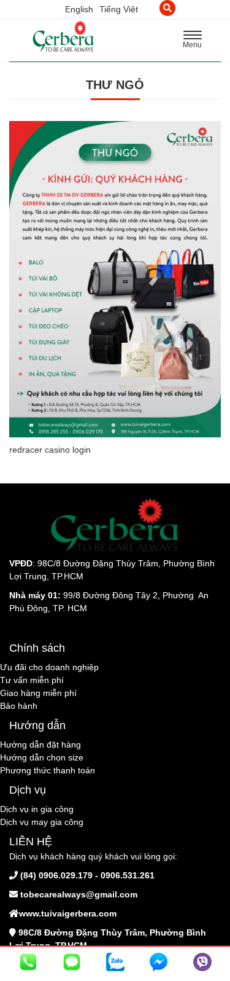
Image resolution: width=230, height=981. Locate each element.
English (79, 9)
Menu (196, 41)
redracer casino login (50, 450)
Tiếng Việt (118, 9)
